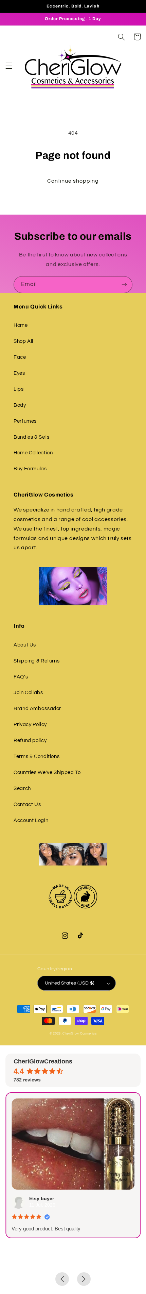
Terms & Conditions (36, 756)
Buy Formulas (30, 468)
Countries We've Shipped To (47, 772)
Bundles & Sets (32, 437)
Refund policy (30, 740)
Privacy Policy (30, 724)
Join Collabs (28, 692)
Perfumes (25, 421)
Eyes (19, 373)
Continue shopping (73, 181)
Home (21, 325)
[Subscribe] (124, 284)
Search (22, 788)
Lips (19, 389)
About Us (25, 645)
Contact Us (27, 804)
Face (20, 357)
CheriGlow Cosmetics (79, 1033)
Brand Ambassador (37, 708)
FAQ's (21, 676)
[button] (9, 65)
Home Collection (33, 452)
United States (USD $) (69, 983)
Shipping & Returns (36, 660)
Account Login (31, 820)
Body (20, 405)
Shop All (23, 341)
